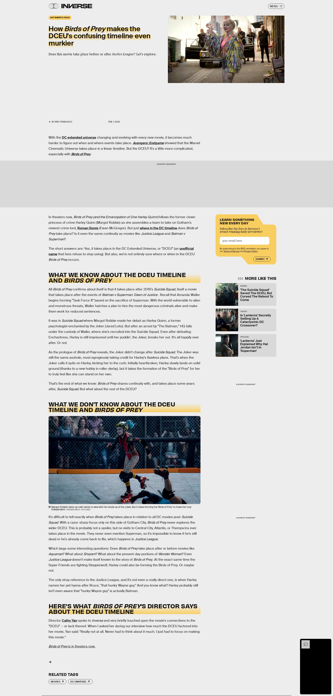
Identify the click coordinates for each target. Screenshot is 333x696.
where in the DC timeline (158, 228)
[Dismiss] (327, 642)
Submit (260, 259)
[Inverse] (77, 6)
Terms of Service (231, 251)
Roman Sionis (87, 228)
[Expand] (304, 642)
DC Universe (78, 681)
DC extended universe (79, 137)
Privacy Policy (251, 251)
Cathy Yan (69, 620)
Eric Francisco (63, 121)
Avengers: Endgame (148, 143)
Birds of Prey (81, 154)
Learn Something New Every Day (237, 221)
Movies (55, 681)
